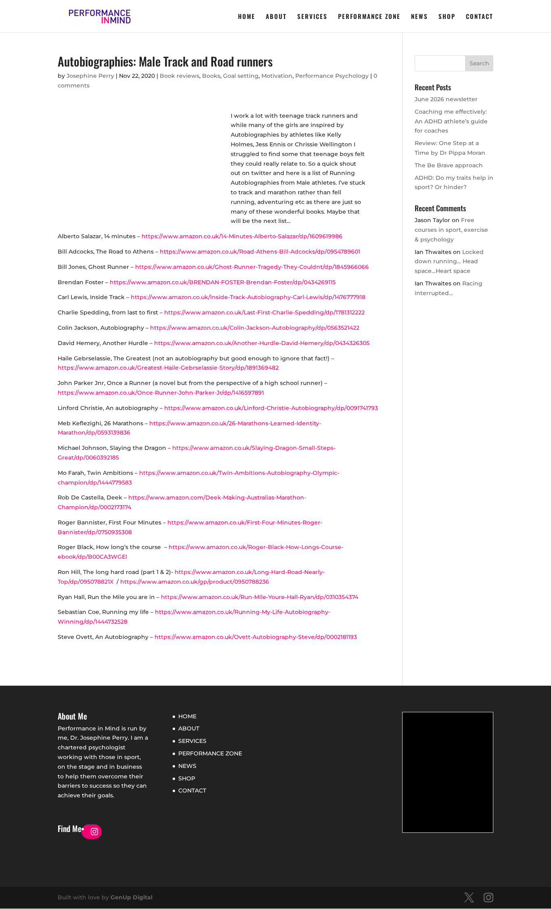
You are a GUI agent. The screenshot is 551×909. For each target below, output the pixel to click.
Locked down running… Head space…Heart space (449, 261)
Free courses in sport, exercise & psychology (451, 229)
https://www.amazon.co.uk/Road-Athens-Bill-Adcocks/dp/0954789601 (260, 251)
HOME (246, 17)
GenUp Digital (131, 897)
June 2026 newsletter (446, 99)
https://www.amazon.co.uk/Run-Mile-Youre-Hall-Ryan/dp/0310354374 (259, 597)
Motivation (276, 75)
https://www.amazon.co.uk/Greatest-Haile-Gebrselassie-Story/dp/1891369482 (168, 367)
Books (211, 75)
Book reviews (179, 75)
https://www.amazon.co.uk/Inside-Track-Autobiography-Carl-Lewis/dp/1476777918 (248, 297)
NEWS (419, 17)
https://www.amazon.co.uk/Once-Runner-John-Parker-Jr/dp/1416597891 (161, 392)
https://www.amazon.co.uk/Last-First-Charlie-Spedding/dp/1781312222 (264, 312)
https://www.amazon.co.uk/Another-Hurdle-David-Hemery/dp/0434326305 (261, 343)
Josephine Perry (90, 75)
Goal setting (241, 75)
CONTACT (479, 17)
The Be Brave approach (449, 165)
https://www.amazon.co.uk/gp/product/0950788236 (194, 581)
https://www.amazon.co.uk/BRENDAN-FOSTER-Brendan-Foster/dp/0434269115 (223, 282)
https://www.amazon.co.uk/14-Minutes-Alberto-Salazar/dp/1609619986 (242, 236)
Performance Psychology (332, 75)
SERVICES (312, 17)
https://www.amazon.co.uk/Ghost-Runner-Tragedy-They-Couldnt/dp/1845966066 (252, 266)
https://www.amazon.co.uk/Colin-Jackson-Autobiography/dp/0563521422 (254, 327)
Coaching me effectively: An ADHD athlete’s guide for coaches (451, 121)
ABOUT (276, 17)
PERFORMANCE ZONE (369, 17)
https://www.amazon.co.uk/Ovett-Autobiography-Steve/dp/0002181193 (255, 637)
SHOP (446, 17)
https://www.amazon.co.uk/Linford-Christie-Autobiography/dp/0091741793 (271, 408)
